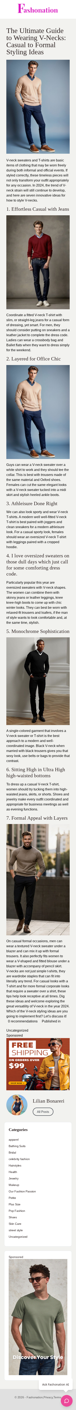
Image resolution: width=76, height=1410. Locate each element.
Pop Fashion (17, 1210)
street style (16, 1230)
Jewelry (14, 1178)
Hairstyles (15, 1165)
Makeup (14, 1185)
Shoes (13, 1217)
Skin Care (15, 1223)
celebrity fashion (19, 1159)
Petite (12, 1198)
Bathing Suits (17, 1146)
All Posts (43, 1111)
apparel (14, 1139)
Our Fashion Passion (22, 1191)
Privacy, (48, 1397)
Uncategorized (17, 1030)
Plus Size (14, 1204)
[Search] (68, 9)
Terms (57, 1397)
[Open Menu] (6, 9)
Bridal (12, 1152)
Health (13, 1172)
